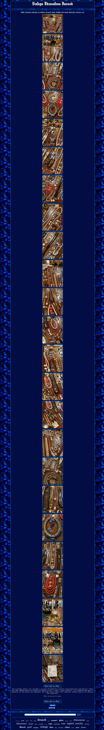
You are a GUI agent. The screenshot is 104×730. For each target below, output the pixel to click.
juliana (83, 727)
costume (41, 724)
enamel (54, 720)
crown (88, 720)
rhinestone (79, 719)
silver (72, 727)
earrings (60, 727)
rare (63, 723)
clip (56, 727)
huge (49, 720)
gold (29, 727)
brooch (42, 719)
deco (31, 720)
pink (46, 724)
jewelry (79, 723)
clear (35, 720)
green (77, 727)
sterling (87, 724)
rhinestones (21, 723)
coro (36, 724)
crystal (66, 720)
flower (23, 727)
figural (27, 720)
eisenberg (57, 724)
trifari (67, 727)
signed (70, 723)
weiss (22, 720)
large (30, 724)
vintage (44, 726)
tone (50, 724)
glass (61, 720)
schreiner (35, 727)
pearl (71, 720)
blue (51, 727)
